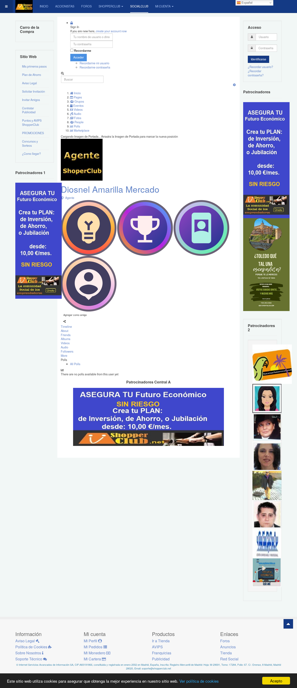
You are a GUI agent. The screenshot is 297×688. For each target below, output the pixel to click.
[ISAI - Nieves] (266, 427)
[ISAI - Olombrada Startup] (266, 160)
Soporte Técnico (29, 659)
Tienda (226, 653)
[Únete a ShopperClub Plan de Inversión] (148, 417)
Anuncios (228, 646)
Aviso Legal (29, 83)
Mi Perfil (91, 640)
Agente (69, 198)
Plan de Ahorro (31, 75)
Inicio (44, 6)
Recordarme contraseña (95, 67)
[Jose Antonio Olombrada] (38, 240)
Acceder (78, 57)
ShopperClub (109, 6)
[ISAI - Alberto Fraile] (266, 572)
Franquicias (161, 653)
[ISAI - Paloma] (266, 456)
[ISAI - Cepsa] (266, 543)
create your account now (111, 31)
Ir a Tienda (161, 640)
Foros (86, 6)
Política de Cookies (31, 646)
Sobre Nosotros (28, 653)
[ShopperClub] (24, 6)
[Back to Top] (288, 624)
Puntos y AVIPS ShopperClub (32, 122)
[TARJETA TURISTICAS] (272, 364)
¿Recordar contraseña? (256, 73)
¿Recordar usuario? (260, 67)
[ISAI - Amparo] (266, 398)
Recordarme (82, 51)
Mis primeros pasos (34, 66)
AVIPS (157, 646)
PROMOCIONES (33, 133)
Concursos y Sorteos (30, 143)
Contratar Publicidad (29, 110)
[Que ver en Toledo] (266, 264)
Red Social (229, 659)
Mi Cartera (93, 659)
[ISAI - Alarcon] (266, 514)
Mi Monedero (95, 653)
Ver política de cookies (199, 681)
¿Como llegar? (31, 154)
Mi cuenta (163, 6)
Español (246, 2)
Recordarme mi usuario (94, 63)
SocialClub (139, 6)
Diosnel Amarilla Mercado (110, 189)
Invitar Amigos (31, 100)
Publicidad (161, 659)
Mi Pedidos (93, 646)
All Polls (75, 364)
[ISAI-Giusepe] (266, 485)
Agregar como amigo (75, 315)
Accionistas (64, 6)
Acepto (276, 681)
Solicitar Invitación (33, 91)
